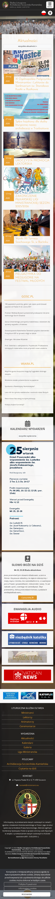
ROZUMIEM (27, 894)
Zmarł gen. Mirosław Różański (16, 339)
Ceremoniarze (27, 726)
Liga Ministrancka (27, 751)
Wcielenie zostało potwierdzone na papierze (21, 380)
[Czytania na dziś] (27, 656)
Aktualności (27, 43)
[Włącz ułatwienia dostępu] (51, 12)
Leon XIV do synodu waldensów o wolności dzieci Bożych (26, 392)
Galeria (28, 747)
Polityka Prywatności (27, 884)
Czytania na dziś (27, 768)
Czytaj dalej (26, 597)
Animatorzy (27, 721)
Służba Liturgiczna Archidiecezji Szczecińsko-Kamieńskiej (26, 5)
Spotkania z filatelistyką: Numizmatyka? (20, 386)
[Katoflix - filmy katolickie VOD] (45, 695)
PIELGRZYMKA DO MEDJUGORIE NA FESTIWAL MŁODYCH (30, 278)
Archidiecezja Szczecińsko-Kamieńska (27, 764)
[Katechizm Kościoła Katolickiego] (10, 695)
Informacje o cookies (27, 888)
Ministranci (27, 712)
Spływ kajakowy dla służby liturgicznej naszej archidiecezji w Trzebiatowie (32, 125)
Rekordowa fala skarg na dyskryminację (20, 399)
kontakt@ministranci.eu (29, 785)
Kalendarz (27, 743)
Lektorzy (27, 717)
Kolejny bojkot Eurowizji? (14, 405)
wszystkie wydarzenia (27, 436)
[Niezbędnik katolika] (27, 639)
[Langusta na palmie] (28, 695)
